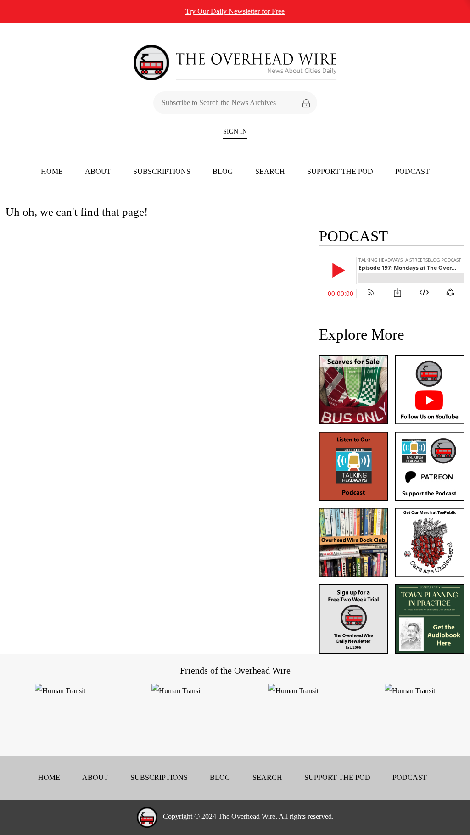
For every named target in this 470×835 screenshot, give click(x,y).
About (98, 171)
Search (270, 171)
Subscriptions (161, 171)
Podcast (412, 171)
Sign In (235, 131)
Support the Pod (340, 171)
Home (52, 171)
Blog (223, 171)
